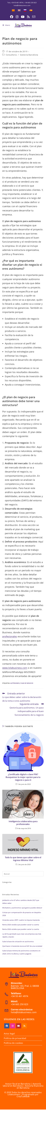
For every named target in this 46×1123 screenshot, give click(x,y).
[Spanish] (30, 10)
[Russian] (25, 10)
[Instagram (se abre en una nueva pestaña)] (17, 16)
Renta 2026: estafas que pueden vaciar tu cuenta (20, 924)
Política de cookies (13, 1043)
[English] (19, 10)
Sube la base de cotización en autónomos (18, 941)
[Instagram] (12, 1025)
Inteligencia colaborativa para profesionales (23, 823)
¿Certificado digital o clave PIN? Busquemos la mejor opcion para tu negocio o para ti (23, 777)
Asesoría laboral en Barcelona (22, 1084)
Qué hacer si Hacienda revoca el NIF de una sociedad (22, 946)
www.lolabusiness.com (14, 667)
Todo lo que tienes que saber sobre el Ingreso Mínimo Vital (23, 859)
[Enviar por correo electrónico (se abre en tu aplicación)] (33, 16)
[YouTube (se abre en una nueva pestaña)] (23, 16)
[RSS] (24, 1025)
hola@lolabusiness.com (24, 1012)
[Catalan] (13, 10)
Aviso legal (9, 1033)
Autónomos (15, 683)
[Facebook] (6, 1025)
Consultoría (11, 54)
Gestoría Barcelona (29, 54)
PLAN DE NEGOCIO (26, 683)
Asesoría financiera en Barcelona (30, 1086)
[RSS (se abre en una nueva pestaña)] (28, 16)
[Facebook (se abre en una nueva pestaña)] (11, 16)
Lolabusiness (14, 1094)
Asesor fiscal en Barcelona (17, 1083)
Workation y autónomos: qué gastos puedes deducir (22, 908)
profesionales (9, 636)
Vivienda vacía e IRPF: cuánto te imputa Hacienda (21, 920)
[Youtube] (18, 1025)
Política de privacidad (15, 1038)
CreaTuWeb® (23, 1096)
